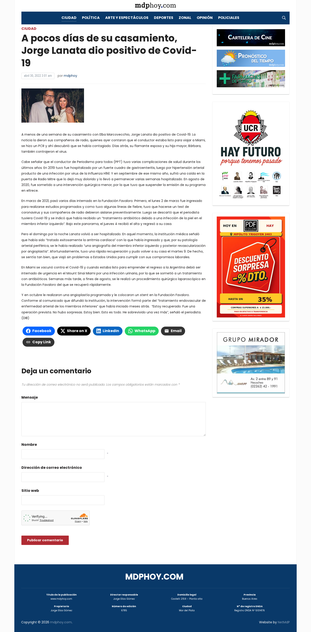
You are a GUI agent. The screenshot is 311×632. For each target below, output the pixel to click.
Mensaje (29, 397)
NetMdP (284, 622)
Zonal (185, 17)
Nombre (29, 444)
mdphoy (70, 75)
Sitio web (30, 490)
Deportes (163, 17)
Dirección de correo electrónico (51, 467)
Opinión (205, 17)
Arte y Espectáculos (126, 17)
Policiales (228, 17)
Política (91, 17)
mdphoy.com (154, 577)
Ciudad (68, 17)
